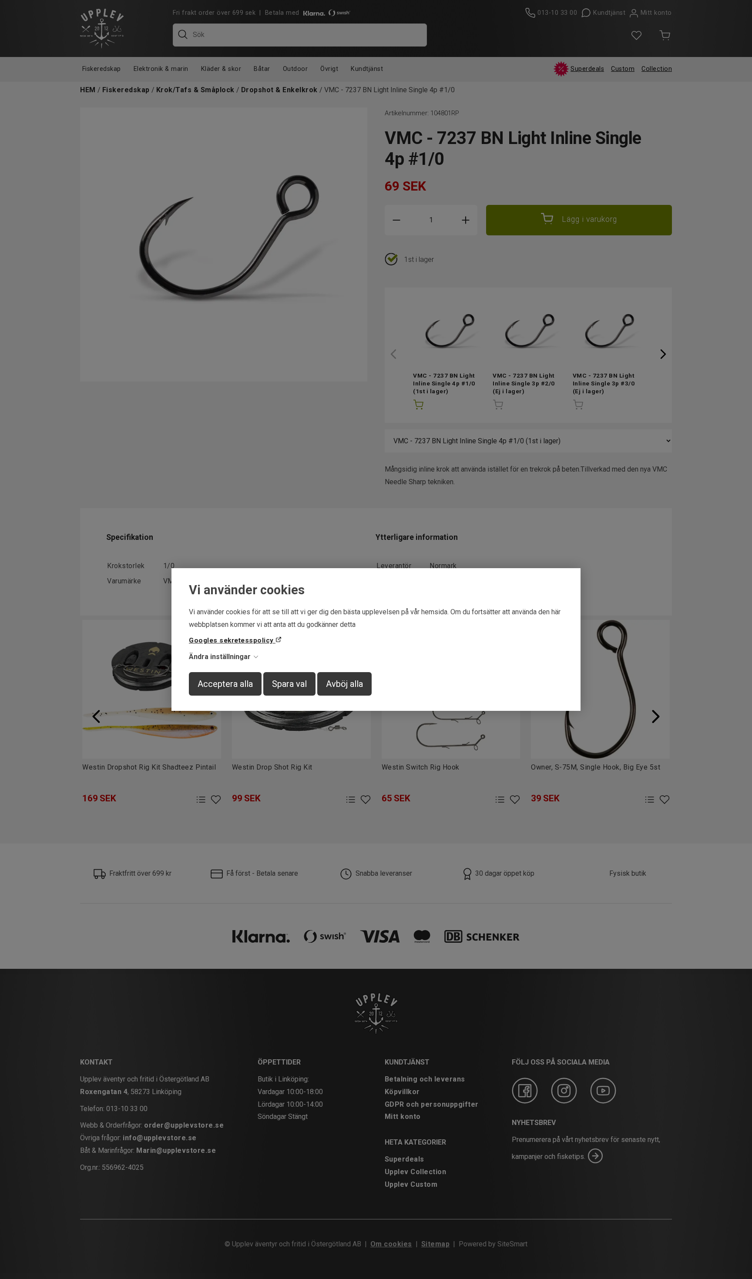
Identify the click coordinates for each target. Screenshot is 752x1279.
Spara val (289, 684)
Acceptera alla (225, 684)
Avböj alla (344, 684)
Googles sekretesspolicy (232, 640)
